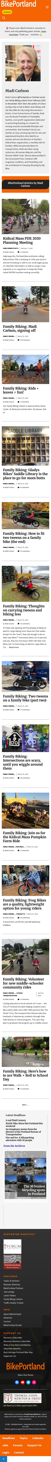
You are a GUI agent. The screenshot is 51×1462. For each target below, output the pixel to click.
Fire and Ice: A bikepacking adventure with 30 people (20, 1139)
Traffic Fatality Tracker (13, 1302)
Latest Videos (10, 1295)
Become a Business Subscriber (17, 1341)
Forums (18, 1445)
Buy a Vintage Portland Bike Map (18, 1352)
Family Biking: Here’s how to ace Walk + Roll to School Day (25, 1075)
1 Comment (24, 252)
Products (20, 914)
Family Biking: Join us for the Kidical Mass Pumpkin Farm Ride (24, 837)
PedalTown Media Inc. (33, 1414)
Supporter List (10, 1356)
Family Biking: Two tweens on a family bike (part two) (25, 698)
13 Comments (25, 551)
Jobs (5, 1445)
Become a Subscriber (13, 1337)
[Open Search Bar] (4, 18)
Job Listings (9, 1291)
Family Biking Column (13, 1299)
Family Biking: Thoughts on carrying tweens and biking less (23, 610)
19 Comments (25, 918)
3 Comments (24, 999)
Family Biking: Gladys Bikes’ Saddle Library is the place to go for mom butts (25, 474)
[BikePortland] (18, 4)
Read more (14, 647)
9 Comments (24, 487)
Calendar (38, 1438)
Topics (24, 1438)
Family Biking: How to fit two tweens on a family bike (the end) (23, 537)
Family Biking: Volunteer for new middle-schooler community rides (23, 983)
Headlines (8, 1438)
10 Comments (25, 624)
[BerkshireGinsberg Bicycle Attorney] (12, 1268)
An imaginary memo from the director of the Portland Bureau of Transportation (23, 1132)
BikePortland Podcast (13, 1288)
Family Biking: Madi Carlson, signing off (20, 328)
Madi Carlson (9, 252)
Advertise (8, 1317)
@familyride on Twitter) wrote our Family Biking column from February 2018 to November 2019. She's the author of (25, 100)
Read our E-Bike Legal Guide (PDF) (22, 1405)
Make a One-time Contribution (17, 1345)
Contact (7, 1321)
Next (25, 1104)
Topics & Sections (11, 1280)
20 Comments (25, 340)
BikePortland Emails (13, 1325)
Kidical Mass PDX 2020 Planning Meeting (22, 240)
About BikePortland (12, 1314)
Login (5, 1452)
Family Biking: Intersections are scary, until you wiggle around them (23, 762)
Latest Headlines (16, 1115)
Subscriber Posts (10, 248)
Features (19, 847)
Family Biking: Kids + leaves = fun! (21, 390)
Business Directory (12, 1284)
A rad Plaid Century (16, 1120)
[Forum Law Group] (12, 1253)
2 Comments (24, 402)
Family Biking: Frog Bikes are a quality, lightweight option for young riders (24, 904)
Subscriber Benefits (12, 1348)
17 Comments (25, 710)
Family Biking (8, 336)
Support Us (34, 1445)
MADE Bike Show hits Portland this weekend (24, 1124)
